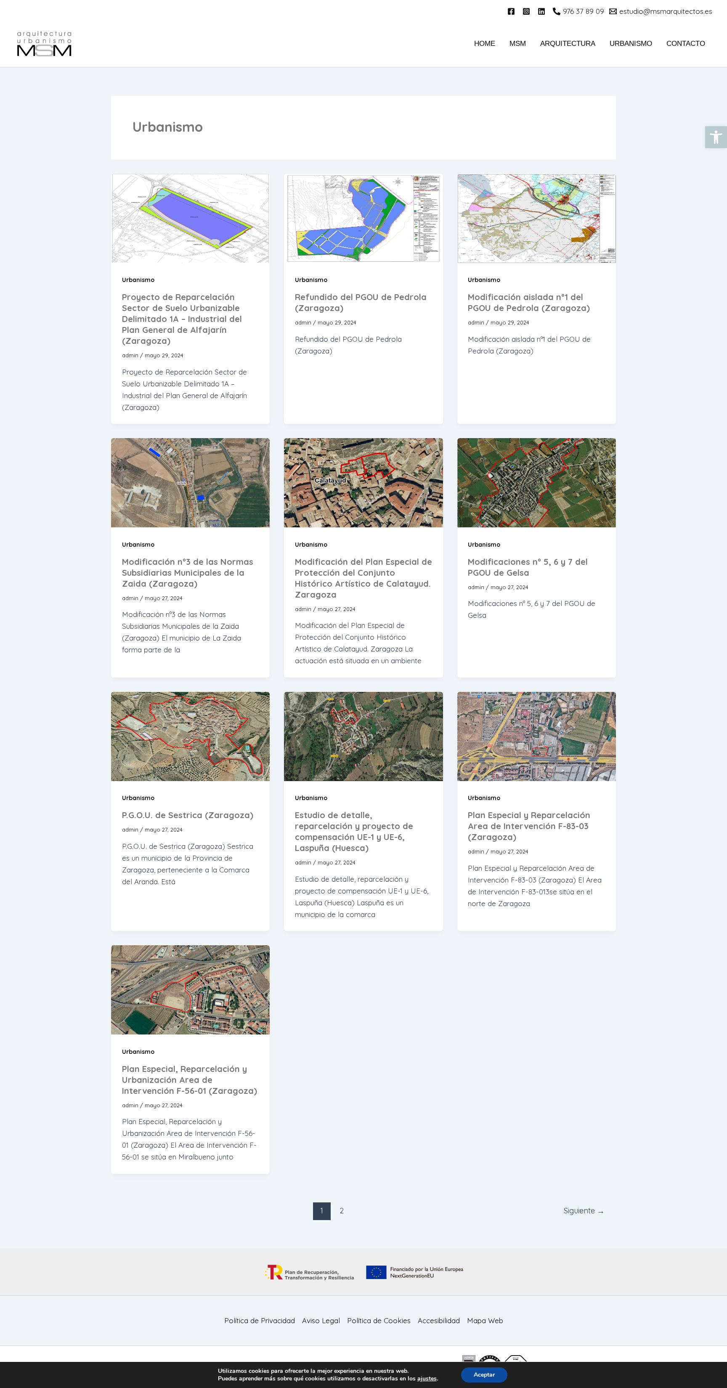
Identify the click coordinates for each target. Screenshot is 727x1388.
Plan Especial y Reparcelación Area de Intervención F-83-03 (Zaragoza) (529, 826)
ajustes (427, 1379)
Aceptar (484, 1375)
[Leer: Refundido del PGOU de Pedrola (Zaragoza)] (363, 217)
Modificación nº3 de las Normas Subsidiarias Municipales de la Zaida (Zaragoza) (187, 572)
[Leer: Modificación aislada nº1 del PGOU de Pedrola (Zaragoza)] (536, 217)
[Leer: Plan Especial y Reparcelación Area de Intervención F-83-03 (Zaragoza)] (536, 735)
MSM (517, 44)
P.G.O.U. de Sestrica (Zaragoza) (187, 815)
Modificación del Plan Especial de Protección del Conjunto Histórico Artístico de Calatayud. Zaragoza (363, 578)
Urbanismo (631, 44)
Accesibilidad (439, 1320)
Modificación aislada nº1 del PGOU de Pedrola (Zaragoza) (529, 302)
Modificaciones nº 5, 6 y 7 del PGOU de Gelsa (528, 567)
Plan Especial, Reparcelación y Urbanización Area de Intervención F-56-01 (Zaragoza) (189, 1080)
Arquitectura (567, 44)
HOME (484, 44)
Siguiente (584, 1210)
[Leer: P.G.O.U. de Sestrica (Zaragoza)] (190, 735)
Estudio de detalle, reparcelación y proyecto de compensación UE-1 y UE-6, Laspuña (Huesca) (354, 831)
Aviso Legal (321, 1320)
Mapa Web (485, 1320)
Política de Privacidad (259, 1320)
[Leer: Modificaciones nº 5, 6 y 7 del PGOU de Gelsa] (536, 482)
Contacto (685, 44)
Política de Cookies (379, 1320)
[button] (716, 137)
